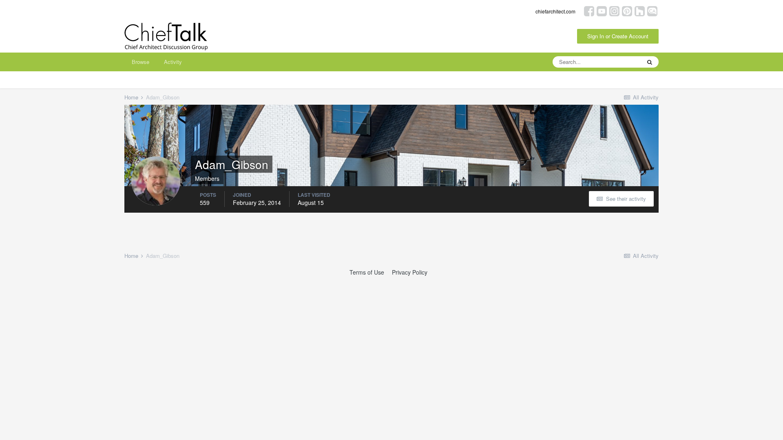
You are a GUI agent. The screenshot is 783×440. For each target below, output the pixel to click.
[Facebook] (589, 10)
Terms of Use (366, 272)
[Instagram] (614, 10)
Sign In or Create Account (617, 36)
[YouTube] (602, 10)
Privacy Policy (409, 272)
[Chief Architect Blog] (652, 10)
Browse (140, 62)
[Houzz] (640, 10)
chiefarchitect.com (555, 11)
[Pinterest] (627, 10)
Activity (173, 62)
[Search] (650, 62)
